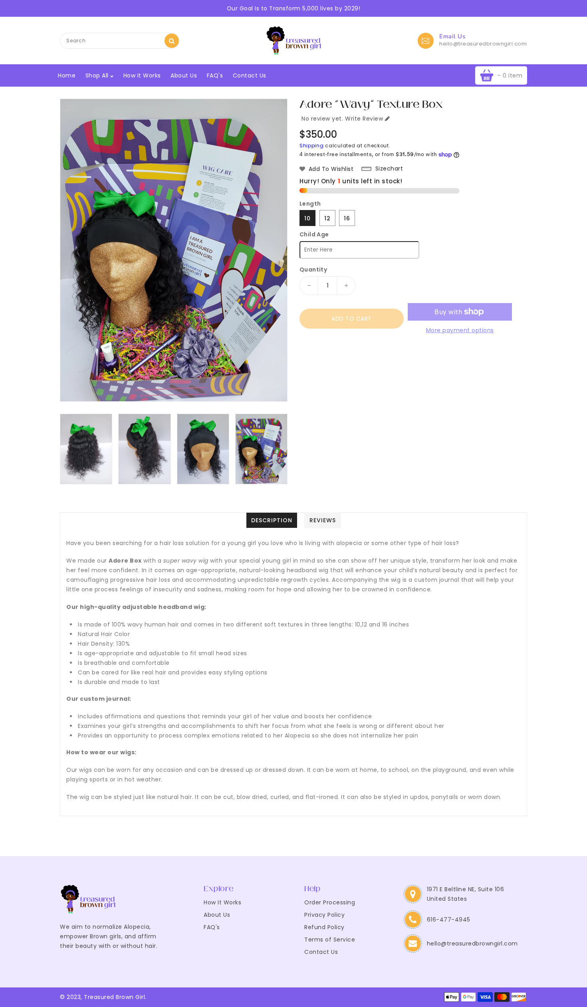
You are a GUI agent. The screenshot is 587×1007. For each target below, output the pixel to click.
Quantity (313, 269)
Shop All (98, 75)
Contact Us (249, 75)
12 (327, 218)
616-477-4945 (448, 920)
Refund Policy (324, 927)
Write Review (364, 119)
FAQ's (215, 75)
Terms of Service (329, 940)
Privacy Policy (324, 915)
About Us (184, 75)
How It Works (142, 75)
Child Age (314, 234)
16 (347, 218)
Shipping (311, 145)
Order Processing (329, 902)
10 (307, 218)
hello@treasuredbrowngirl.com (483, 44)
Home (66, 75)
